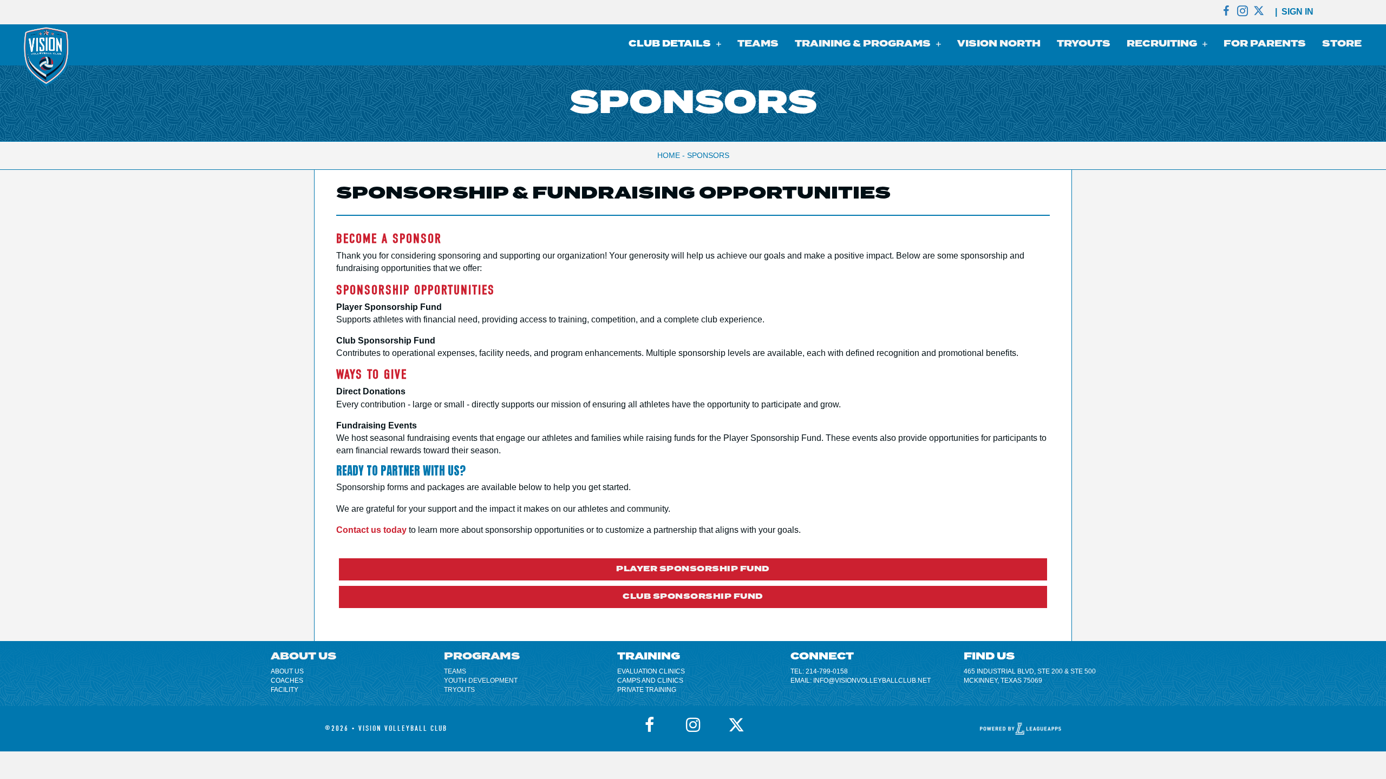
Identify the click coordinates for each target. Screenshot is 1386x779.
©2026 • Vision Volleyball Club (386, 728)
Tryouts (459, 690)
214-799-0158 (827, 671)
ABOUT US (287, 671)
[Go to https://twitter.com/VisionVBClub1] (1258, 11)
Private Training (646, 690)
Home (668, 155)
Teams (455, 671)
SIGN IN (1297, 11)
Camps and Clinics (650, 680)
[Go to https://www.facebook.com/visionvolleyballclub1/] (1226, 12)
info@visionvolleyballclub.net (872, 680)
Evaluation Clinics (651, 671)
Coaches (287, 680)
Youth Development (481, 680)
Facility (284, 690)
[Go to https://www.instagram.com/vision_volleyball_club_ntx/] (1242, 12)
